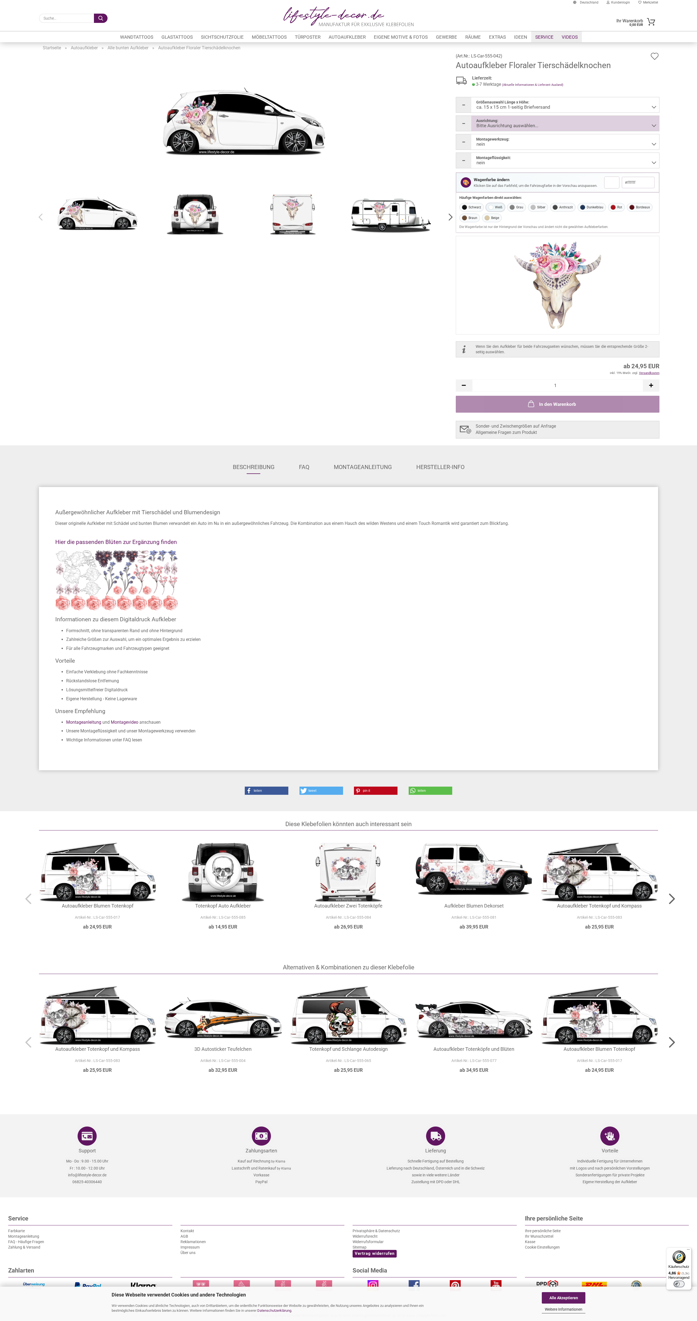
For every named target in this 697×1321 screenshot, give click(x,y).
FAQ (304, 467)
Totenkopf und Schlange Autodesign (348, 1049)
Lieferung (435, 1150)
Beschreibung (253, 467)
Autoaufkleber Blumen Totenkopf (97, 906)
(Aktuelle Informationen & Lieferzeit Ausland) (532, 85)
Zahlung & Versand (24, 1247)
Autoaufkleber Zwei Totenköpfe (348, 906)
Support (87, 1150)
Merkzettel (649, 2)
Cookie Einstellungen (542, 1247)
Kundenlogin (620, 2)
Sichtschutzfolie (222, 37)
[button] (449, 217)
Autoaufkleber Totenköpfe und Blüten (473, 1049)
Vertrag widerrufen (375, 1253)
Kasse (530, 1242)
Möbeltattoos (269, 37)
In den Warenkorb (557, 404)
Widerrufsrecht (365, 1236)
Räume (473, 37)
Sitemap (359, 1247)
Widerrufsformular (368, 1242)
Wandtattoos (136, 37)
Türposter (307, 37)
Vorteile (610, 1150)
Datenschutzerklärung (274, 1310)
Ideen (520, 37)
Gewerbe (446, 37)
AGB (184, 1236)
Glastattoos (177, 37)
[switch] (679, 1284)
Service (544, 37)
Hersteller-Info (440, 467)
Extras (497, 37)
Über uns (188, 1252)
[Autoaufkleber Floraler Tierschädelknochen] (244, 123)
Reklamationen (193, 1242)
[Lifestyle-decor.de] (348, 16)
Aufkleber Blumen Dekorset (474, 906)
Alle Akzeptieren (563, 1298)
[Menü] (688, 1250)
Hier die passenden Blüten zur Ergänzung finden (116, 542)
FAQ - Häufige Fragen (26, 1242)
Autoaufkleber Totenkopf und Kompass (599, 906)
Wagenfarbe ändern (491, 180)
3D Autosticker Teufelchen (223, 1049)
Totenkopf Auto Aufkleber (223, 906)
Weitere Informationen (563, 1309)
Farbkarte (16, 1231)
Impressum (190, 1247)
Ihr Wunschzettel (539, 1236)
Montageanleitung (363, 467)
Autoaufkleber (347, 37)
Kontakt (187, 1231)
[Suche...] (101, 18)
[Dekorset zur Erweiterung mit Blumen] (348, 580)
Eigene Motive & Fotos (401, 37)
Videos (570, 37)
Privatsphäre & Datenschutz (376, 1231)
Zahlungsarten (261, 1150)
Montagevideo (124, 722)
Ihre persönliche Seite (543, 1231)
